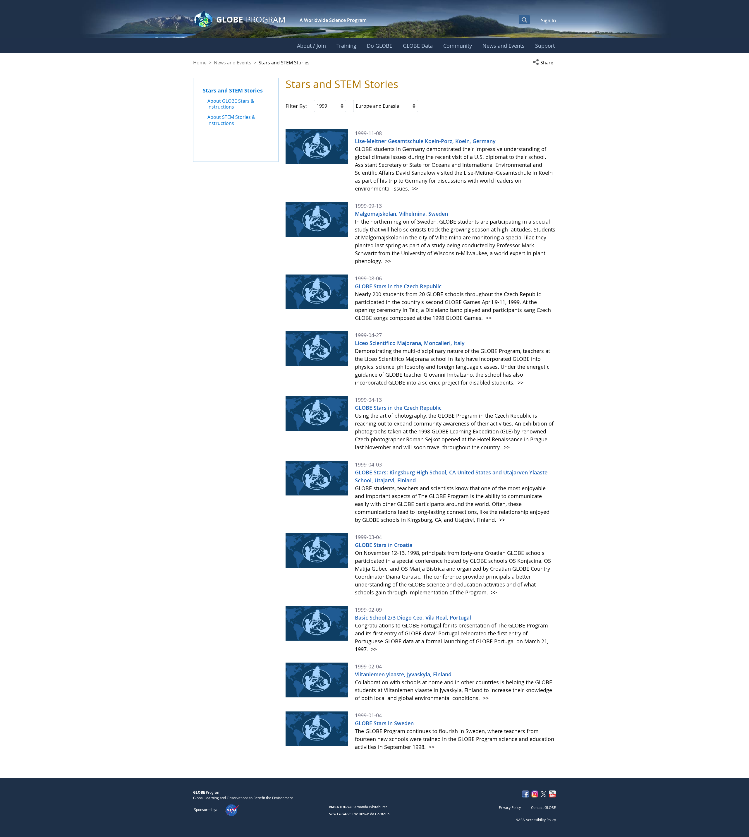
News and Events (232, 62)
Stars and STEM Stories (233, 90)
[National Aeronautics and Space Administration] (232, 809)
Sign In (548, 20)
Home (200, 62)
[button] (544, 62)
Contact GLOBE (543, 807)
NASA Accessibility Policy (536, 819)
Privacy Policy (510, 807)
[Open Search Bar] (524, 19)
